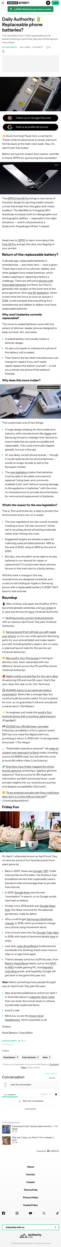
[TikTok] (57, 1213)
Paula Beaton (11, 47)
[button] (30, 3)
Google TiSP (40, 871)
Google (56, 814)
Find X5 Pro (9, 244)
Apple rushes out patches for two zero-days (32, 676)
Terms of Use (30, 1189)
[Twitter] (44, 1213)
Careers (30, 1182)
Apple (47, 433)
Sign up (54, 1073)
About (30, 1166)
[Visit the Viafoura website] (53, 1151)
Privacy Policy (30, 1197)
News (23, 1041)
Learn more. (51, 14)
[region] (30, 1113)
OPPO (21, 240)
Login (55, 3)
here (31, 611)
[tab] (10, 1094)
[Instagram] (17, 1213)
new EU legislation (38, 292)
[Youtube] (30, 1213)
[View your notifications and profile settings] (56, 1094)
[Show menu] (3, 3)
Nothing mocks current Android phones (29, 618)
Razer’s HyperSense (16, 963)
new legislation (19, 472)
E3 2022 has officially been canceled (27, 726)
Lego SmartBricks (27, 946)
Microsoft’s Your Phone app (22, 658)
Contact (30, 1174)
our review (47, 607)
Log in (47, 1073)
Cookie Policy (30, 1205)
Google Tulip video (48, 932)
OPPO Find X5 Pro (18, 198)
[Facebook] (3, 1213)
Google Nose (22, 892)
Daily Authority (9, 1041)
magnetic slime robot (42, 997)
